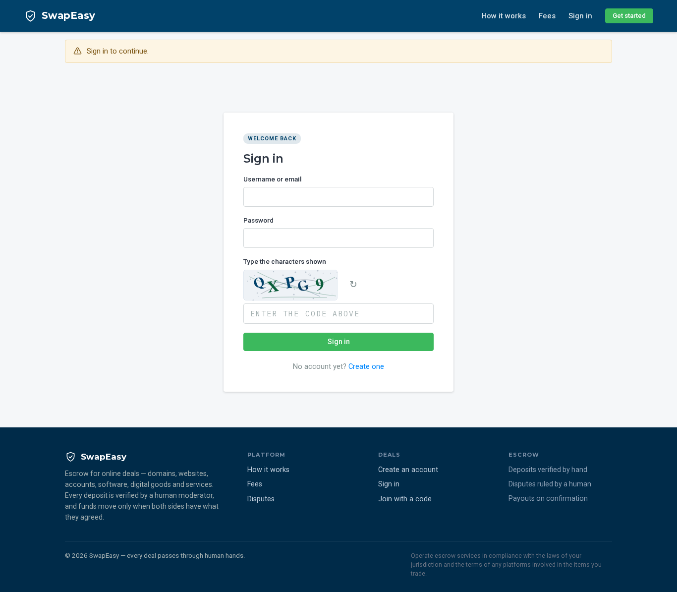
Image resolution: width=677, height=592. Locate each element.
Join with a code (405, 499)
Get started (629, 15)
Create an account (408, 470)
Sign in (580, 15)
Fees (547, 15)
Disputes (261, 499)
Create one (366, 366)
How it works (504, 15)
